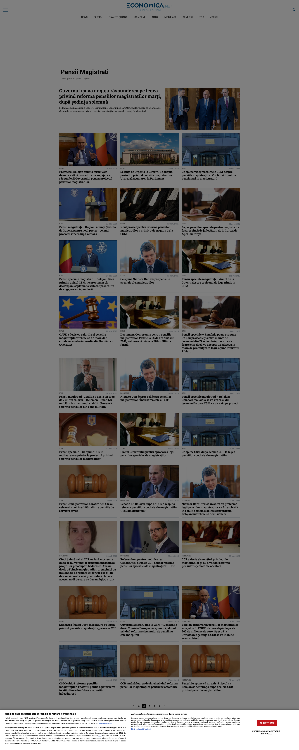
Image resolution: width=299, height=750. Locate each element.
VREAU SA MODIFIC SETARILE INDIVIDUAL (266, 732)
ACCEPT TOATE (267, 723)
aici (99, 735)
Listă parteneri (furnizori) (141, 729)
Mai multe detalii (105, 723)
